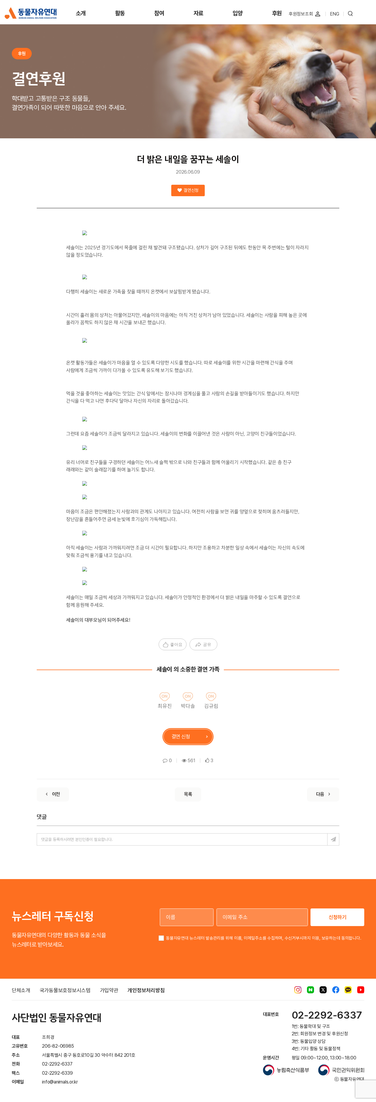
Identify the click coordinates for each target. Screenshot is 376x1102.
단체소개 (21, 990)
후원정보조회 (301, 14)
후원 (277, 13)
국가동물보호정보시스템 (65, 990)
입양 (238, 13)
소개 (81, 13)
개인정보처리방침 (145, 990)
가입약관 (109, 990)
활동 (120, 13)
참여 (159, 13)
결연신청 (191, 190)
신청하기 (337, 917)
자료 (199, 13)
